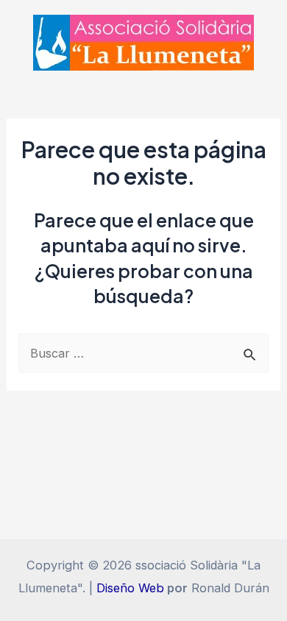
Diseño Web (130, 588)
